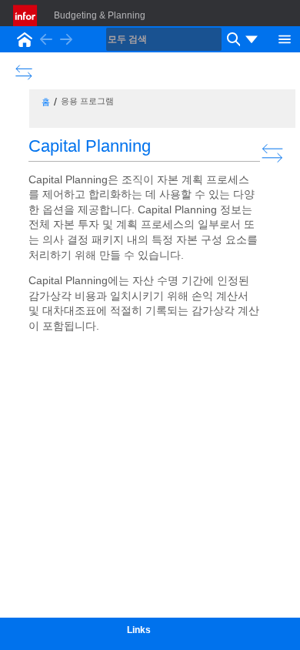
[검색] (231, 39)
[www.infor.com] (26, 15)
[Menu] (284, 37)
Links (139, 630)
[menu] (251, 39)
